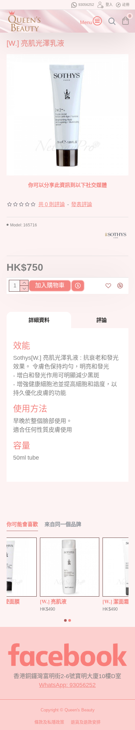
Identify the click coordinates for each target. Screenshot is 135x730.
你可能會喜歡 (22, 524)
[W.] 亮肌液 (117, 601)
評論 (101, 320)
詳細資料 (39, 320)
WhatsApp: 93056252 (67, 685)
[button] (65, 620)
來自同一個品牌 (63, 524)
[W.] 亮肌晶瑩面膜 (63, 601)
